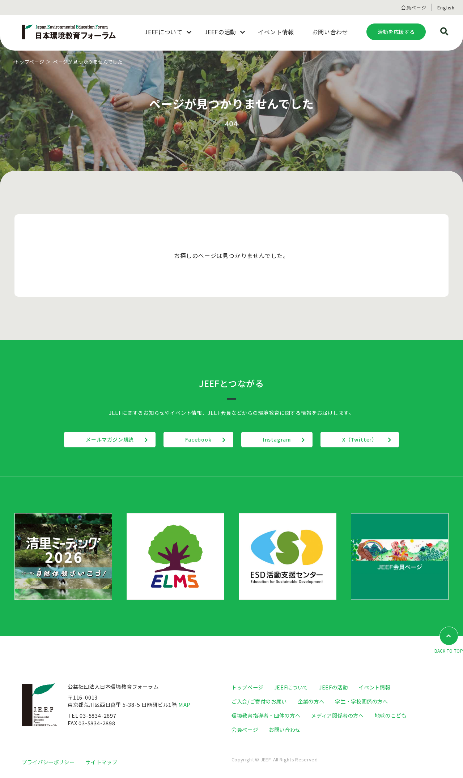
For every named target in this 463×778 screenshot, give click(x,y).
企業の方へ (311, 701)
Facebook (198, 439)
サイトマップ (101, 762)
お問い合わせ (285, 729)
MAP (184, 704)
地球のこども (391, 715)
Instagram (277, 439)
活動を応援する (396, 31)
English (446, 7)
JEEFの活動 (333, 687)
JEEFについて (291, 687)
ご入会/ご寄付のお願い (259, 701)
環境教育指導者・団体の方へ (266, 715)
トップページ (29, 61)
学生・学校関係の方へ (361, 701)
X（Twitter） (359, 439)
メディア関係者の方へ (337, 715)
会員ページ (413, 7)
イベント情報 (374, 687)
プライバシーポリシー (48, 762)
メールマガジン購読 (110, 439)
